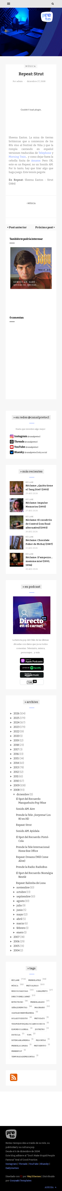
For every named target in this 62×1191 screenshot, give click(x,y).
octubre (21, 892)
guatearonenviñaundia (22, 1013)
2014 (16, 762)
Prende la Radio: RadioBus (31, 866)
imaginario (39, 1008)
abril (19, 919)
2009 (17, 785)
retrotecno (17, 1002)
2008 (17, 789)
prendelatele (34, 980)
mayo (20, 914)
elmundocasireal (19, 1029)
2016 (16, 753)
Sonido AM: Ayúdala (27, 831)
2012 (16, 771)
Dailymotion (12, 1168)
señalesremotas (19, 1008)
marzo (20, 923)
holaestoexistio (19, 1018)
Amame (36, 160)
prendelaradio (37, 1002)
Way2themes (34, 1176)
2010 (16, 780)
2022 (16, 731)
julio (19, 905)
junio (20, 910)
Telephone (45, 152)
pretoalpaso (32, 986)
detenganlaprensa (20, 1040)
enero (20, 932)
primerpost (16, 1051)
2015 (16, 758)
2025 (16, 718)
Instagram (11, 1164)
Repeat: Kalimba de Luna (31, 883)
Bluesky (44, 1164)
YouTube (33, 1164)
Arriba (49, 1187)
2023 (16, 727)
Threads (23, 1164)
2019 (16, 740)
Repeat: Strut (24, 824)
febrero (21, 927)
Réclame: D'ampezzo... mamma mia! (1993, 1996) (39, 561)
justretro (40, 1029)
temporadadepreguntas (23, 1057)
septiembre (24, 896)
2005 (17, 945)
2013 (16, 767)
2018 (16, 744)
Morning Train (17, 156)
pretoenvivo (40, 1046)
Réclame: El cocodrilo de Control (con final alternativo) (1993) (39, 524)
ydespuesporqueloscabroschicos (28, 1024)
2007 (17, 936)
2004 (17, 950)
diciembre (23, 794)
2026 (16, 713)
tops (29, 1035)
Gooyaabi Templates (20, 1180)
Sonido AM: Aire (25, 808)
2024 (16, 722)
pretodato (39, 1018)
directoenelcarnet (20, 997)
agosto (21, 901)
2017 (16, 749)
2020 (17, 735)
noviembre (23, 887)
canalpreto (42, 991)
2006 (17, 941)
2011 (16, 776)
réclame (15, 980)
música (30, 66)
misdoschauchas (19, 991)
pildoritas (41, 1040)
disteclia (15, 1035)
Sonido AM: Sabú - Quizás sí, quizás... (26, 283)
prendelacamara (19, 1046)
